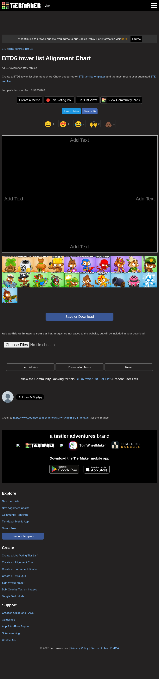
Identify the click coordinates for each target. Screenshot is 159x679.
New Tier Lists (10, 501)
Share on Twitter (71, 111)
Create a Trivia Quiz (14, 575)
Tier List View (87, 100)
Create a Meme (29, 100)
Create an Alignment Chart (18, 562)
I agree (136, 38)
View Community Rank (124, 100)
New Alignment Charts (15, 507)
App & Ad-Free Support (16, 626)
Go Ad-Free (9, 528)
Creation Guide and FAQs (18, 612)
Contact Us (9, 640)
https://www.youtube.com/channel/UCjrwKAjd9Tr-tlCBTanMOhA (51, 417)
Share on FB (90, 111)
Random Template (23, 536)
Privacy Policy (79, 648)
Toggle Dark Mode (13, 596)
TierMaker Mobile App (15, 521)
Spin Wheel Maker (13, 582)
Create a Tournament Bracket (20, 569)
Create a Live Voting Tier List (19, 555)
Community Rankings (15, 514)
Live (47, 5)
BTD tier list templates (92, 76)
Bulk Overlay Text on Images (19, 589)
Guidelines (8, 619)
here (124, 38)
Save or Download (79, 317)
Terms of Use (99, 648)
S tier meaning (11, 633)
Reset (128, 367)
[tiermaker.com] (21, 5)
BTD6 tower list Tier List (20, 49)
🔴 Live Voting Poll (59, 100)
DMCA (114, 648)
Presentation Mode (79, 367)
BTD (4, 49)
